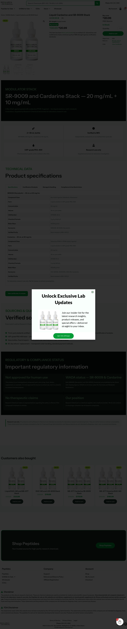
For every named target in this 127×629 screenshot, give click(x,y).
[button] (92, 292)
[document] (63, 314)
